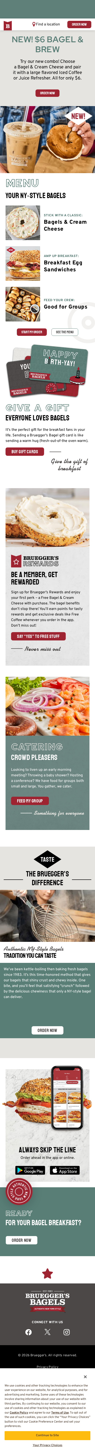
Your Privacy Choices (47, 1445)
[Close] (82, 1374)
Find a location (48, 24)
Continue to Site (47, 1435)
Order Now (47, 1030)
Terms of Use (60, 1413)
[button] (46, 24)
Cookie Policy (19, 1413)
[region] (47, 1408)
